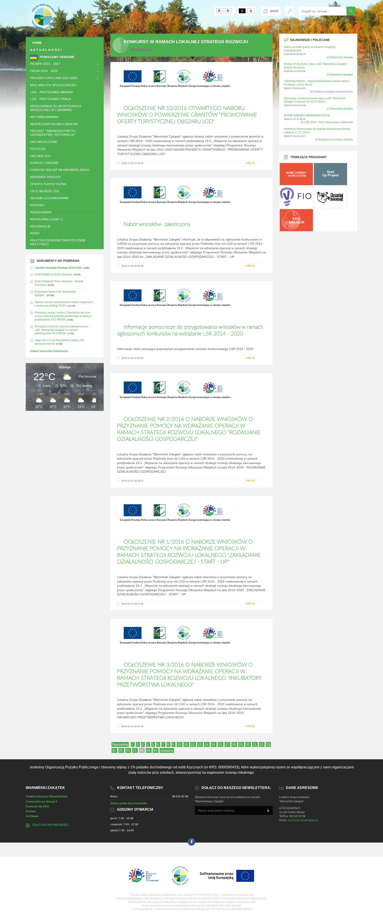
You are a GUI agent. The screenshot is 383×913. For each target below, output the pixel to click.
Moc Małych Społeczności (53, 85)
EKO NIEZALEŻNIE (43, 142)
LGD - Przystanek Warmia (51, 92)
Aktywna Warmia (44, 117)
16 (220, 744)
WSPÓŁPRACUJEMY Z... (48, 219)
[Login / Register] (289, 11)
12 (193, 744)
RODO (34, 233)
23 (268, 744)
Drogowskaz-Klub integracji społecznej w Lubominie (55, 108)
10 (179, 744)
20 (248, 744)
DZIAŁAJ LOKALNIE (44, 163)
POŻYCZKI (38, 149)
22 (262, 744)
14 (207, 744)
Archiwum (32, 816)
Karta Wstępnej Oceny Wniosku (53, 274)
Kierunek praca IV (45, 177)
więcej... (251, 162)
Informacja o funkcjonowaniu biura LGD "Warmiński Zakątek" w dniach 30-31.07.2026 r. (315, 100)
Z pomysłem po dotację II (41, 801)
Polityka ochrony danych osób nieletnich (57, 242)
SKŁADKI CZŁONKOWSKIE (49, 198)
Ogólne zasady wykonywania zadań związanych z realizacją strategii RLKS (64, 304)
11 (186, 744)
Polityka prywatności (50, 825)
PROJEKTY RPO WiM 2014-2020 (53, 78)
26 (128, 750)
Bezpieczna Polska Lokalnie (54, 124)
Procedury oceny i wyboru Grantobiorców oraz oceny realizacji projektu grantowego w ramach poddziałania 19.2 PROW (63, 316)
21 (255, 744)
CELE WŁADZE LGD (44, 191)
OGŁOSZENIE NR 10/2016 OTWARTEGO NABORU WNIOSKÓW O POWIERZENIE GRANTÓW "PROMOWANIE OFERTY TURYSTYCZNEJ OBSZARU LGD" (187, 115)
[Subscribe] (268, 811)
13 (200, 744)
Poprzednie (120, 744)
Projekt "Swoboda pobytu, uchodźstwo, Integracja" (53, 132)
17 (227, 744)
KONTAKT (37, 205)
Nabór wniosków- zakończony (157, 224)
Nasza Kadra (40, 212)
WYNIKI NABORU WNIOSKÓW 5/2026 (307, 115)
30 (155, 750)
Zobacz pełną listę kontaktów (128, 803)
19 (241, 744)
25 (121, 750)
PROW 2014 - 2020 (44, 71)
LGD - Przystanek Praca (50, 99)
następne (166, 750)
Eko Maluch (40, 156)
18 (234, 744)
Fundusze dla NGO (37, 806)
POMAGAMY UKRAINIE (56, 57)
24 (114, 750)
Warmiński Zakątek (341, 57)
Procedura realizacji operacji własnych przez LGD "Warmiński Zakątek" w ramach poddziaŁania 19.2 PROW (61, 330)
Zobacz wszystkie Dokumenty (49, 351)
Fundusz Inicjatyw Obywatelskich (59, 170)
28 (142, 750)
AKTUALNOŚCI (46, 50)
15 (213, 744)
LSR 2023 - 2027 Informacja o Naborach (328, 122)
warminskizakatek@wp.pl (302, 820)
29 (149, 750)
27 (135, 750)
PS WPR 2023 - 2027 (45, 64)
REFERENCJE (40, 226)
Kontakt (31, 811)
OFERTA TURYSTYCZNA (48, 184)
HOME (37, 43)
